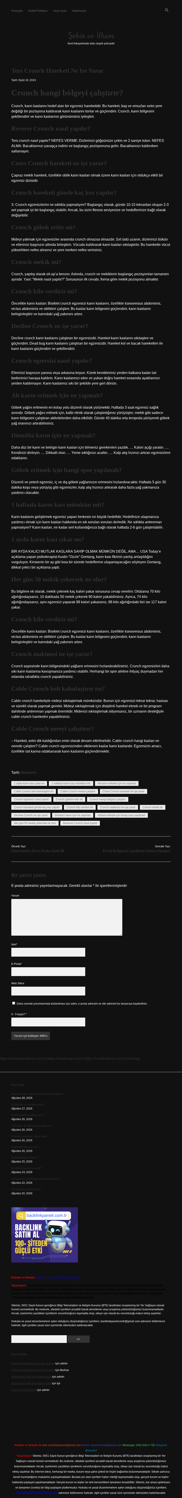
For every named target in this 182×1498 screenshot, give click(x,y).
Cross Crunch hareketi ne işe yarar (123, 791)
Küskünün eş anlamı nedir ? (28, 1104)
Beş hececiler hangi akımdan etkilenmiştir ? (37, 1094)
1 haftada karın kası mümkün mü (71, 783)
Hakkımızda (79, 10)
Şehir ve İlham (91, 36)
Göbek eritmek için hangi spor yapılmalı (121, 815)
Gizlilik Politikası (37, 10)
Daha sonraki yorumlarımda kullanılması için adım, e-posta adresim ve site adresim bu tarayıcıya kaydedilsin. (82, 1003)
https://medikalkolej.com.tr (105, 1058)
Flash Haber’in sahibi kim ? (27, 1115)
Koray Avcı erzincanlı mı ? (26, 1189)
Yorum (15, 895)
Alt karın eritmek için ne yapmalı (117, 783)
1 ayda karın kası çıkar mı (29, 783)
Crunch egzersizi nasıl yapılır (31, 799)
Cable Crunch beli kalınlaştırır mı (33, 791)
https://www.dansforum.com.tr (23, 1058)
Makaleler (29, 772)
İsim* (14, 944)
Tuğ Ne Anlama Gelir (23, 1390)
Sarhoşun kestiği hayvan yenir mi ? (32, 1125)
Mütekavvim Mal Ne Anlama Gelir (31, 1376)
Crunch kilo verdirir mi (80, 807)
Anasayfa (17, 10)
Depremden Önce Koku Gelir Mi (37, 851)
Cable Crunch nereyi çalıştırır (77, 791)
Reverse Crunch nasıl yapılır (80, 823)
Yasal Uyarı (60, 10)
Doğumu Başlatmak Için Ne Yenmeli (33, 1363)
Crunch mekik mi (152, 807)
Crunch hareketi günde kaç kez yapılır (36, 807)
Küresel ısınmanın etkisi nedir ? (30, 1136)
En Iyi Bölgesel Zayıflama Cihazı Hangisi (136, 851)
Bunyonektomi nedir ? (24, 1157)
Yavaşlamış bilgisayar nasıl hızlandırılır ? (35, 1178)
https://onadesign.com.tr (65, 1058)
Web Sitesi (17, 983)
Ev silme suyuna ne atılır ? (27, 1168)
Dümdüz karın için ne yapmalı (73, 815)
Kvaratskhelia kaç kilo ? (25, 1147)
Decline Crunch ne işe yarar (31, 815)
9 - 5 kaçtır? (19, 1014)
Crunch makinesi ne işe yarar (117, 807)
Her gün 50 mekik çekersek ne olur (35, 823)
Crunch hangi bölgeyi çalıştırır (108, 799)
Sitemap (133, 1058)
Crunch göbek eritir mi (69, 799)
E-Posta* (16, 963)
